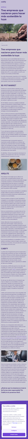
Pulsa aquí (14, 423)
